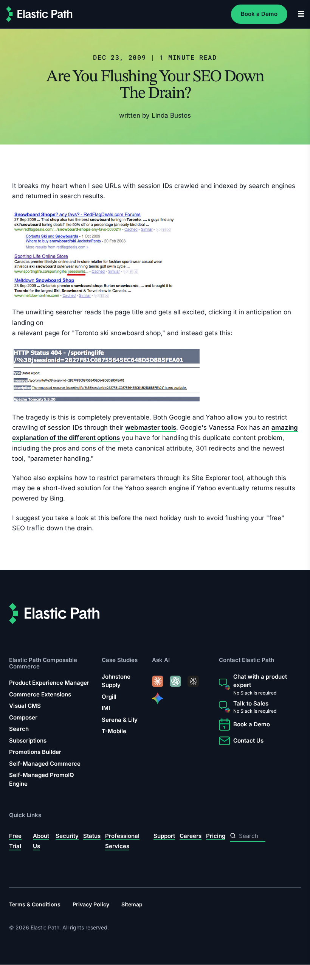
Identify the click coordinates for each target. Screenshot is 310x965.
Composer (23, 717)
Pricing (215, 835)
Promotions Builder (35, 751)
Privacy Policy (91, 904)
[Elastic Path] (39, 14)
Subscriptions (27, 740)
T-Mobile (114, 731)
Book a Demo (259, 13)
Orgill (109, 696)
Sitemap (132, 904)
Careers (191, 835)
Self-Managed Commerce (45, 763)
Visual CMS (25, 705)
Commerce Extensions (40, 694)
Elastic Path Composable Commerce (43, 663)
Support (164, 835)
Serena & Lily (120, 719)
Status (92, 835)
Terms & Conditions (34, 904)
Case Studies (120, 660)
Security (67, 835)
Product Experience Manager (49, 682)
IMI (106, 708)
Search (19, 728)
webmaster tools (150, 427)
